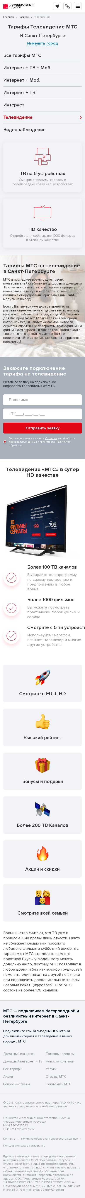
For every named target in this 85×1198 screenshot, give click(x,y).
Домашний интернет (19, 1054)
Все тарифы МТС (22, 55)
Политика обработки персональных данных (49, 1138)
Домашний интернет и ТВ (22, 1061)
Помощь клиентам (60, 1054)
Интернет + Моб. (21, 80)
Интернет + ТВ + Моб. (27, 68)
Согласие (51, 438)
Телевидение (17, 117)
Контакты (9, 1138)
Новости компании (60, 1061)
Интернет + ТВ (19, 93)
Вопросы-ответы (16, 1084)
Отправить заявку (43, 428)
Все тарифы (12, 1069)
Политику (62, 441)
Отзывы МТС (56, 1076)
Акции (8, 1076)
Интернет (13, 105)
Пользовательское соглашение (24, 1145)
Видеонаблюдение (24, 130)
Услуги (51, 1069)
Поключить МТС (58, 1084)
